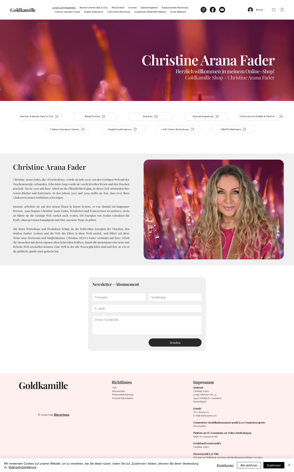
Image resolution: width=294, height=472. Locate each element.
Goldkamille (23, 10)
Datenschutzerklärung (22, 467)
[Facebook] (213, 10)
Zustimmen (274, 465)
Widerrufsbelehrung (122, 394)
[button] (282, 9)
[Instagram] (203, 10)
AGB (114, 387)
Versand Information (122, 398)
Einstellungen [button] (225, 465)
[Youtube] (222, 10)
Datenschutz (118, 391)
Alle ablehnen (249, 465)
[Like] (273, 9)
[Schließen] (289, 465)
